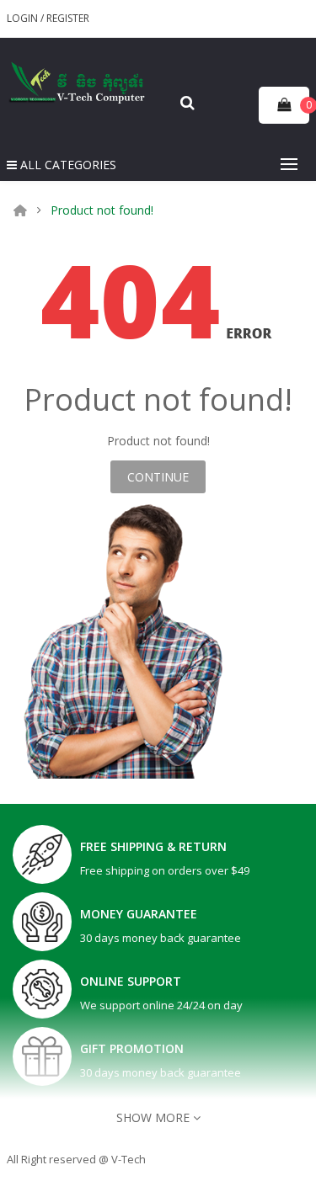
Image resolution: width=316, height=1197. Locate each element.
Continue (158, 477)
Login (23, 18)
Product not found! (102, 210)
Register (67, 18)
